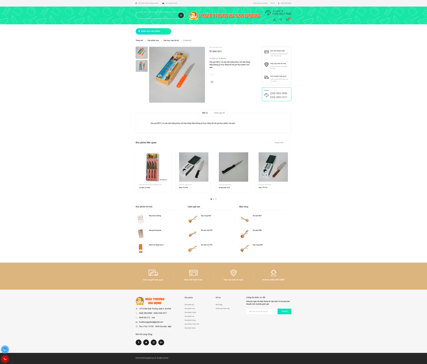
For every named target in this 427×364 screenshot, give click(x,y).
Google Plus (161, 344)
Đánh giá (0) (219, 113)
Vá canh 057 (257, 216)
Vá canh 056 (257, 230)
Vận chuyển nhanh (171, 3)
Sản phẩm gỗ (189, 305)
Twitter (146, 344)
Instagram (154, 344)
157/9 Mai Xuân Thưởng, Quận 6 (148, 3)
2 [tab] (213, 199)
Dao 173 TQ (263, 187)
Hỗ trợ (273, 3)
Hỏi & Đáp (219, 305)
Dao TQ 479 (183, 187)
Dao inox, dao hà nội (171, 40)
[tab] (205, 113)
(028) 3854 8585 (286, 3)
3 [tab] (216, 199)
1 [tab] (211, 199)
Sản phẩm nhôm (190, 312)
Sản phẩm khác (190, 328)
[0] (288, 20)
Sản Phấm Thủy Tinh (192, 324)
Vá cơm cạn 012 (206, 245)
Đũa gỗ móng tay (155, 230)
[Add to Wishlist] (212, 77)
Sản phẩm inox (153, 40)
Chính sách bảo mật (223, 308)
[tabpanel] (154, 172)
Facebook (138, 344)
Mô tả (205, 113)
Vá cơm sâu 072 (206, 230)
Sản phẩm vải (189, 316)
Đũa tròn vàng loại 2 (156, 245)
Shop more (279, 143)
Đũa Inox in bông (155, 216)
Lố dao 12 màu (144, 187)
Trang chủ (139, 40)
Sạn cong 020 (206, 216)
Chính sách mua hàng (260, 3)
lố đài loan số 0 (224, 187)
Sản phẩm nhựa (190, 320)
